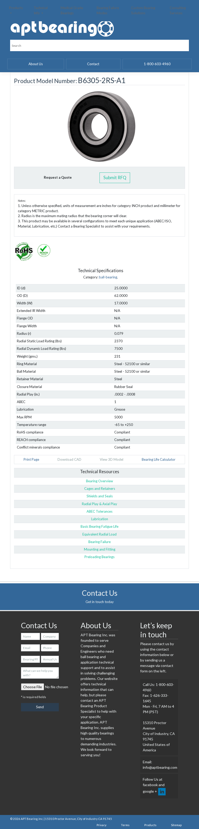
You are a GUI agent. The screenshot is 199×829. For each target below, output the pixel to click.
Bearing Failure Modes (108, 10)
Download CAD (69, 459)
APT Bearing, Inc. (32, 818)
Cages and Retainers (99, 488)
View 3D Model (111, 459)
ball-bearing (108, 277)
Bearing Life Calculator (158, 459)
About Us (36, 64)
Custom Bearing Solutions (143, 10)
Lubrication (99, 519)
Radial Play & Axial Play (99, 504)
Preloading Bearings (99, 557)
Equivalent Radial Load (99, 534)
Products (16, 8)
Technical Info (41, 10)
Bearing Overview (99, 481)
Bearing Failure (99, 542)
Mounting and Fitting (99, 549)
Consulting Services (178, 10)
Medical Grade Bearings (72, 10)
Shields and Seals (100, 496)
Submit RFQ (114, 177)
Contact (93, 64)
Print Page (31, 459)
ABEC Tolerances (99, 511)
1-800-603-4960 (157, 64)
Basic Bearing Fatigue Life (99, 526)
